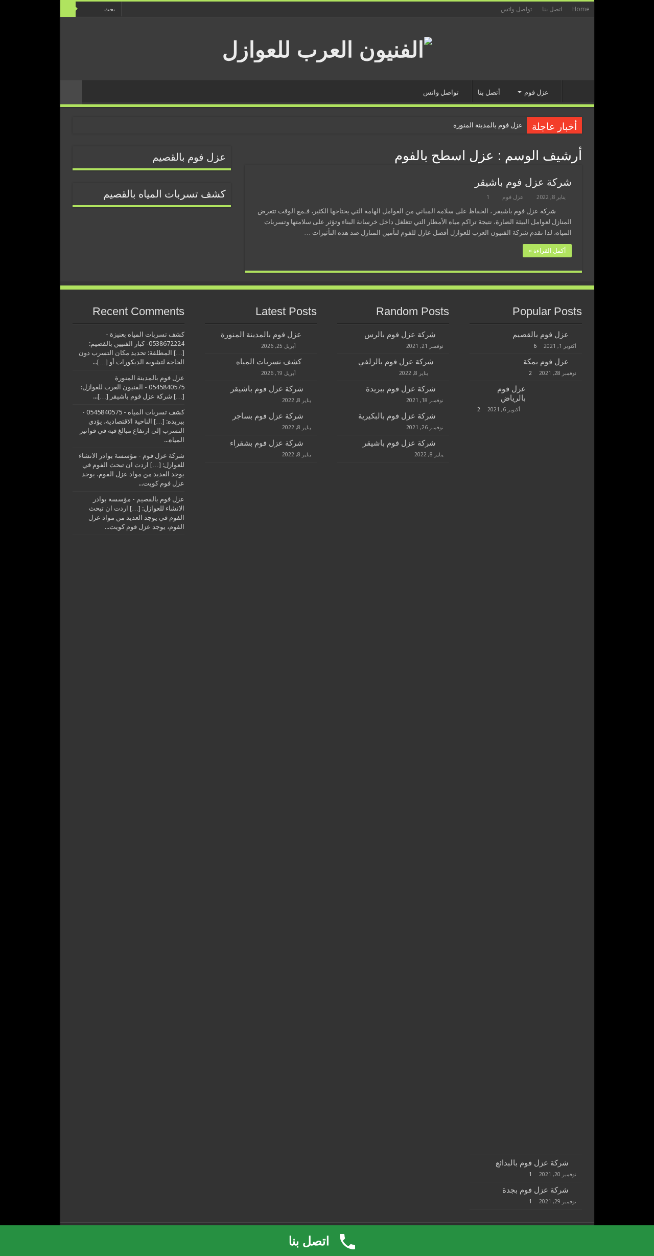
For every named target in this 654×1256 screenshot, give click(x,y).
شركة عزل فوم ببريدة (401, 388)
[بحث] (68, 9)
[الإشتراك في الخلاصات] (247, 155)
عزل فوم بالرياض (511, 393)
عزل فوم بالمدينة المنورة (488, 125)
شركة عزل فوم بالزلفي (396, 361)
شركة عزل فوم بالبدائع (532, 1162)
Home (580, 9)
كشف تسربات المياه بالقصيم (164, 194)
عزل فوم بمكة (546, 361)
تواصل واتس (516, 9)
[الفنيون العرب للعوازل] (327, 47)
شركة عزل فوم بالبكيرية (397, 416)
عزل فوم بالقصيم (189, 157)
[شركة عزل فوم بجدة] (578, 1189)
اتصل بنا (552, 9)
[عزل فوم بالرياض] (556, 768)
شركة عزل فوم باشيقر (523, 182)
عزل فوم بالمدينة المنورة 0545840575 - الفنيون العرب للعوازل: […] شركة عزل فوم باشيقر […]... (132, 387)
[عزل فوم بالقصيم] (578, 334)
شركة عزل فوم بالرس (400, 334)
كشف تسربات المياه (268, 361)
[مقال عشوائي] (71, 92)
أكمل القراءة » (547, 250)
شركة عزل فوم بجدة (535, 1190)
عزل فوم (536, 92)
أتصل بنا (489, 92)
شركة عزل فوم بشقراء (266, 443)
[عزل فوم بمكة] (578, 361)
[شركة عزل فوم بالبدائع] (578, 1162)
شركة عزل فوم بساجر (267, 416)
